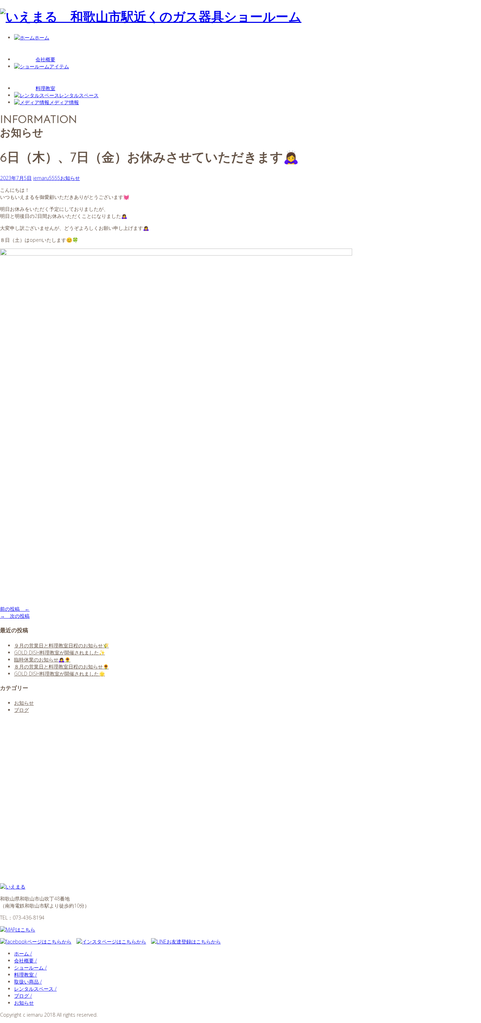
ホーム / (23, 953)
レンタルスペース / (35, 988)
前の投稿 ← (15, 608)
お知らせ (70, 178)
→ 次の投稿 (15, 616)
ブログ (21, 710)
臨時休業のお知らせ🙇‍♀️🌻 (42, 659)
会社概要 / (25, 960)
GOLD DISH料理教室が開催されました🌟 (59, 673)
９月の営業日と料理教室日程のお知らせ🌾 (61, 645)
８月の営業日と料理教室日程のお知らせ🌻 (61, 666)
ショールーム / (30, 967)
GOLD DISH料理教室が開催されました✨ (59, 652)
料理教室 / (25, 974)
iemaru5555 (46, 178)
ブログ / (23, 995)
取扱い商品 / (28, 981)
